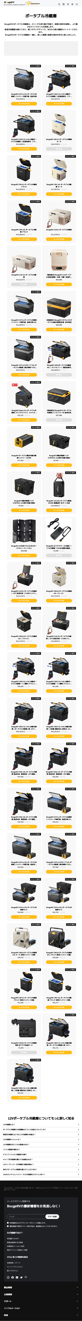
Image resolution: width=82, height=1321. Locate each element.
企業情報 (8, 1294)
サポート (8, 1301)
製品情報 (8, 1287)
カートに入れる (24, 104)
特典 (6, 1315)
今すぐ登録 (52, 1216)
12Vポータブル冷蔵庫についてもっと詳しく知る (41, 1118)
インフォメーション (12, 1308)
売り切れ (59, 149)
